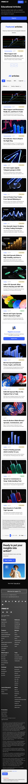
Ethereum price (17, 671)
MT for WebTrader (4, 662)
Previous (12, 65)
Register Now (14, 338)
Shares (16, 638)
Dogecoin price (17, 675)
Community (17, 691)
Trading (5, 165)
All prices (16, 685)
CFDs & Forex (6, 375)
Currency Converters (18, 656)
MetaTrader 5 (17, 626)
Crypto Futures (4, 622)
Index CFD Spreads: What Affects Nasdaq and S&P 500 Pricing (13, 287)
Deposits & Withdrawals (5, 634)
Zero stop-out (3, 648)
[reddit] (25, 601)
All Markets (17, 644)
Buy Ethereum (4, 671)
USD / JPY (16, 681)
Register (14, 18)
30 (19, 535)
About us (16, 689)
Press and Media (18, 697)
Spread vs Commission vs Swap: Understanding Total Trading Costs (12, 481)
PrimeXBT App (17, 624)
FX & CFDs (3, 624)
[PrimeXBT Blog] (7, 608)
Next (16, 65)
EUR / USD (16, 679)
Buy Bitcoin (3, 669)
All (3, 80)
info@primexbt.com (13, 594)
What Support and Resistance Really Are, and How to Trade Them (13, 56)
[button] (24, 81)
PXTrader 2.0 (17, 622)
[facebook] (9, 601)
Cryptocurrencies (18, 640)
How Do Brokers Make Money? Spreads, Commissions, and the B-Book (13, 423)
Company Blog (17, 701)
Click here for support (13, 591)
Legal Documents (18, 705)
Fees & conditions (4, 632)
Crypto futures (22, 80)
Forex (16, 632)
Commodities (7, 238)
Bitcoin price (17, 669)
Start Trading (8, 560)
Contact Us (17, 703)
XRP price (16, 673)
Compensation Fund (5, 636)
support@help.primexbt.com (13, 596)
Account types (4, 644)
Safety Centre (17, 707)
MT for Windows (4, 660)
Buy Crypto (3, 626)
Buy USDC (3, 675)
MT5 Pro (2, 664)
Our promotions (4, 712)
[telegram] (22, 601)
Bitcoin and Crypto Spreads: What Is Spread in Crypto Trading (12, 316)
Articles (2, 691)
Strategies (9, 80)
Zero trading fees (4, 646)
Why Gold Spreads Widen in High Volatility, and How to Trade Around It (12, 258)
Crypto (5, 296)
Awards (16, 695)
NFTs (15, 80)
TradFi (16, 646)
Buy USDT (3, 673)
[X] (2, 601)
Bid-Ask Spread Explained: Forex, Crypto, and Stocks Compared (12, 365)
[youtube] (15, 601)
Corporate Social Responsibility (20, 699)
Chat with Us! (17, 583)
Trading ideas (17, 660)
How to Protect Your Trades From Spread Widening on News (12, 199)
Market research (4, 689)
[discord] (2, 604)
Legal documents (4, 719)
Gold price (16, 683)
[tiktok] (19, 601)
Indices (5, 267)
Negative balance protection (6, 642)
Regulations (17, 693)
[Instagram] (6, 601)
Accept (5, 773)
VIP (2, 640)
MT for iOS (3, 656)
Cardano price (17, 677)
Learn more (14, 771)
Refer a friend (3, 714)
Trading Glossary (4, 693)
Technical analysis (8, 51)
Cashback (3, 650)
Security (2, 638)
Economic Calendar (18, 658)
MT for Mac (3, 658)
